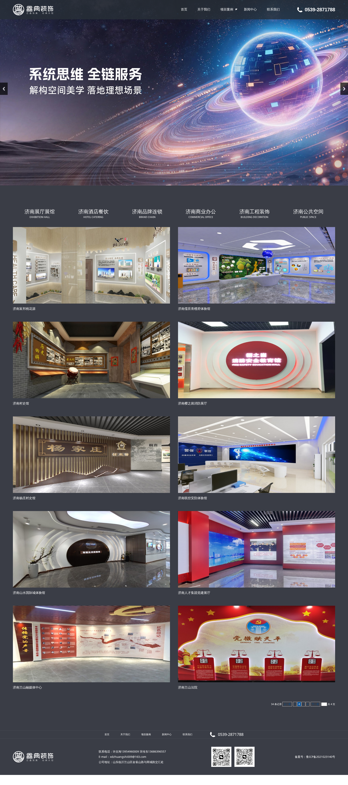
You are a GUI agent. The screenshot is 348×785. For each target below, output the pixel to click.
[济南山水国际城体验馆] (91, 549)
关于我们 (125, 734)
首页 (107, 734)
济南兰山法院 (187, 687)
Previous (4, 89)
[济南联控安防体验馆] (256, 454)
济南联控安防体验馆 (192, 498)
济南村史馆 (21, 403)
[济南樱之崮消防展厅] (256, 360)
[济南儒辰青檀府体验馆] (256, 265)
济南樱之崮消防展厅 (192, 403)
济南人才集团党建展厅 (194, 592)
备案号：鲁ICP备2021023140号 (315, 757)
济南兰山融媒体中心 (27, 687)
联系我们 (187, 734)
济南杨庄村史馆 (24, 498)
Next (344, 89)
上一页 (287, 704)
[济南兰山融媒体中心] (91, 644)
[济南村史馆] (91, 360)
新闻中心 (167, 734)
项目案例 (146, 734)
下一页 (315, 704)
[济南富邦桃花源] (91, 265)
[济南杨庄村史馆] (91, 454)
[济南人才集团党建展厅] (256, 549)
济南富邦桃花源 (24, 308)
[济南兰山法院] (256, 644)
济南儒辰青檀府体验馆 (194, 308)
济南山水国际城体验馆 (29, 592)
